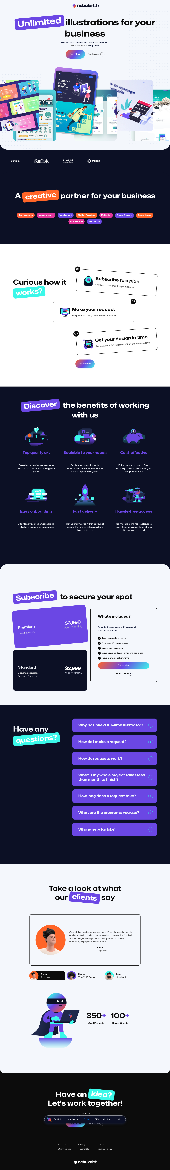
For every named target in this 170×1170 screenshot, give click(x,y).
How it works (73, 1119)
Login (118, 1119)
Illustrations (26, 215)
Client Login (64, 1149)
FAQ (97, 1119)
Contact (107, 1119)
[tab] (50, 626)
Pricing (87, 1119)
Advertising (144, 215)
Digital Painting (86, 215)
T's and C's (83, 1149)
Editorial (106, 215)
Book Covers (124, 215)
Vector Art (65, 215)
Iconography (46, 215)
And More (94, 221)
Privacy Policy (104, 1149)
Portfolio (58, 1119)
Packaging (76, 221)
